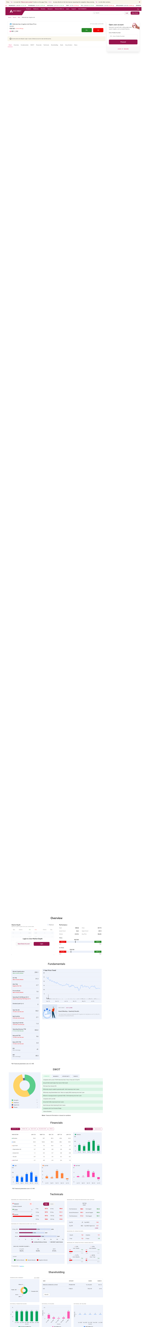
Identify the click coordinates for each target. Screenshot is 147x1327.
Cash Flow (33, 1128)
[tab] (10, 45)
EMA (46, 1204)
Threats (75, 1076)
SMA (51, 1204)
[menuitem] (28, 9)
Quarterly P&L (15, 1128)
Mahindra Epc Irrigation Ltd (28, 17)
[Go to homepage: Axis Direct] (15, 11)
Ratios (51, 1128)
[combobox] (109, 13)
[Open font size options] (138, 9)
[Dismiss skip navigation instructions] (139, 2)
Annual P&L (25, 1128)
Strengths (47, 1076)
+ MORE (96, 1228)
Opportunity (66, 1076)
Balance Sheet (42, 1128)
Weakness (55, 1076)
